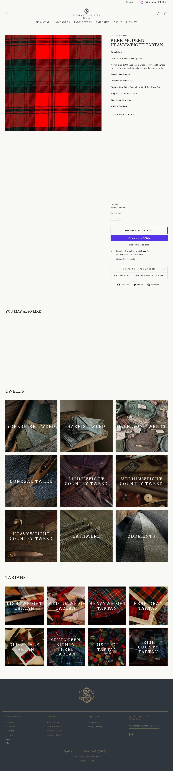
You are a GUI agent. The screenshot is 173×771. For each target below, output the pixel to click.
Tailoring (103, 22)
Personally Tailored (55, 735)
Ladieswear (62, 22)
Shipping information (139, 269)
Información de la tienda (125, 259)
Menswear (43, 22)
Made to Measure (54, 727)
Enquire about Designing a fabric (139, 275)
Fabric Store (83, 22)
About (118, 22)
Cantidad (117, 213)
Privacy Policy (94, 723)
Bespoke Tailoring (54, 723)
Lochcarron (119, 36)
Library (131, 22)
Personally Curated (54, 731)
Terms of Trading (95, 727)
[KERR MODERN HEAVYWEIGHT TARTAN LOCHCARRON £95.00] (116, 155)
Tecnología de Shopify (86, 761)
